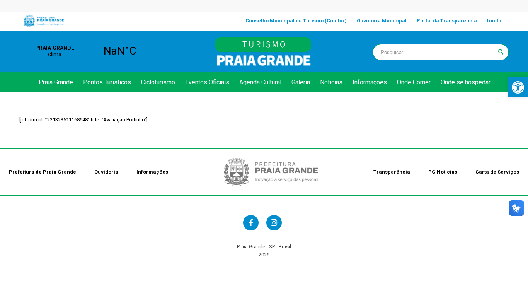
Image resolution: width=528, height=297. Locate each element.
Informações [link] (152, 172)
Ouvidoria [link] (106, 172)
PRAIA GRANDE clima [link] (87, 51)
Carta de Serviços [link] (497, 172)
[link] (518, 87)
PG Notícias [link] (442, 172)
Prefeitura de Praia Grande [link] (42, 172)
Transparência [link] (391, 172)
